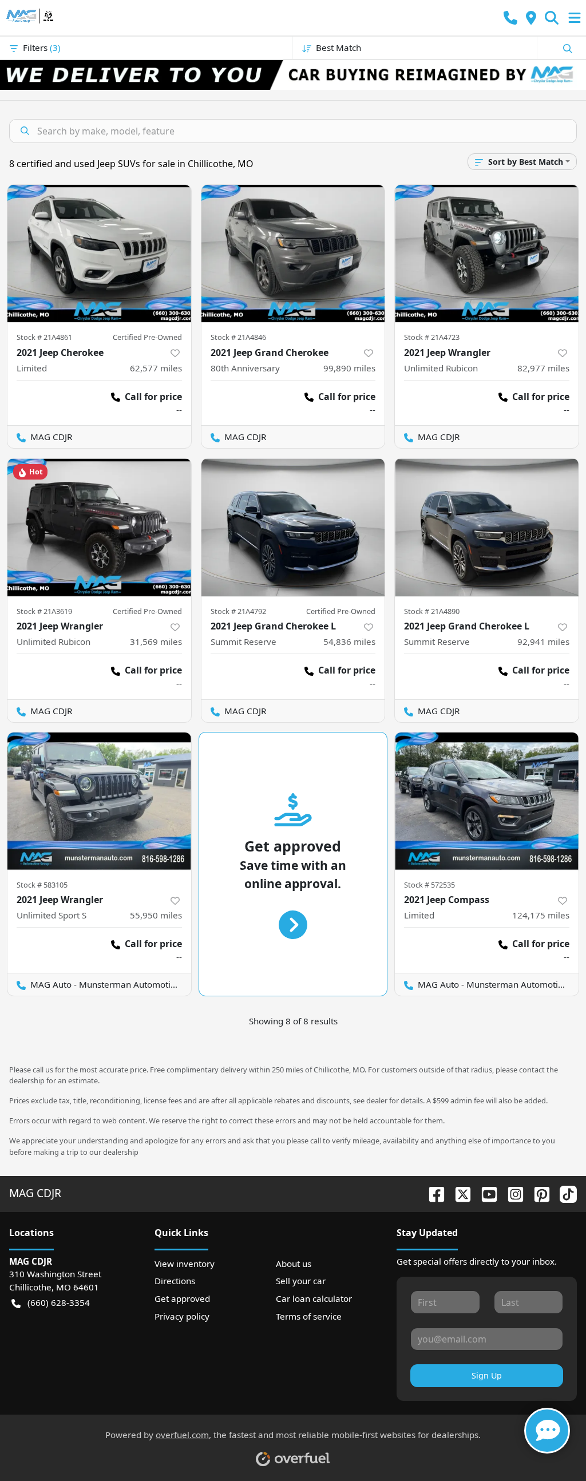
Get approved (182, 1298)
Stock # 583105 (42, 885)
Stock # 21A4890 (432, 611)
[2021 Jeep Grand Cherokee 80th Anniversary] (293, 253)
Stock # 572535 (429, 885)
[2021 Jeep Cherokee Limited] (99, 253)
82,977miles (543, 368)
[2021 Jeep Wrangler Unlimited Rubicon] (487, 253)
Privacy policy (182, 1316)
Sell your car (301, 1280)
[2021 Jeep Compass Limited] (487, 801)
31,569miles (156, 641)
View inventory (185, 1263)
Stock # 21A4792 (238, 611)
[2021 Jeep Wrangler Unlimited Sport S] (99, 801)
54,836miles (349, 641)
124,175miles (540, 915)
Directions (175, 1280)
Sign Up (487, 1375)
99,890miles (349, 368)
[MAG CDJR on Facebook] (432, 1193)
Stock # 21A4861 (44, 337)
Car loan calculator (314, 1298)
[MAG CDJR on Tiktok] (564, 1193)
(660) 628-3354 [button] (58, 1302)
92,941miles (543, 641)
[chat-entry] (547, 1431)
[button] (510, 18)
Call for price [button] (153, 396)
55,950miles (156, 915)
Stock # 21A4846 (238, 337)
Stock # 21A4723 (432, 337)
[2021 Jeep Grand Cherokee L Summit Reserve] (293, 527)
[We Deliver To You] (293, 75)
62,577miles (156, 368)
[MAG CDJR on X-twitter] (458, 1193)
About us (293, 1263)
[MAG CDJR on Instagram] (511, 1193)
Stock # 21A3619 (44, 611)
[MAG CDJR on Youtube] (485, 1193)
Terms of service (309, 1316)
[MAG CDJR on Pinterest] (537, 1193)
